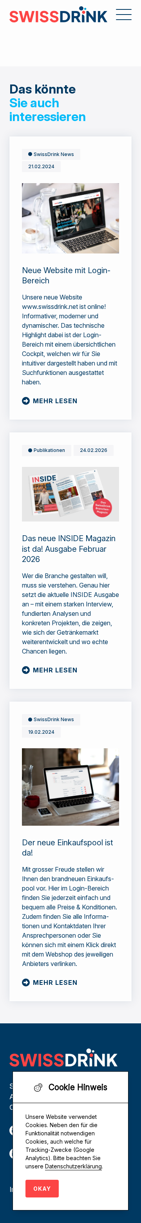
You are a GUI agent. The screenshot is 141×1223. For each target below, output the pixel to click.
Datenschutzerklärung (73, 1166)
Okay (42, 1188)
